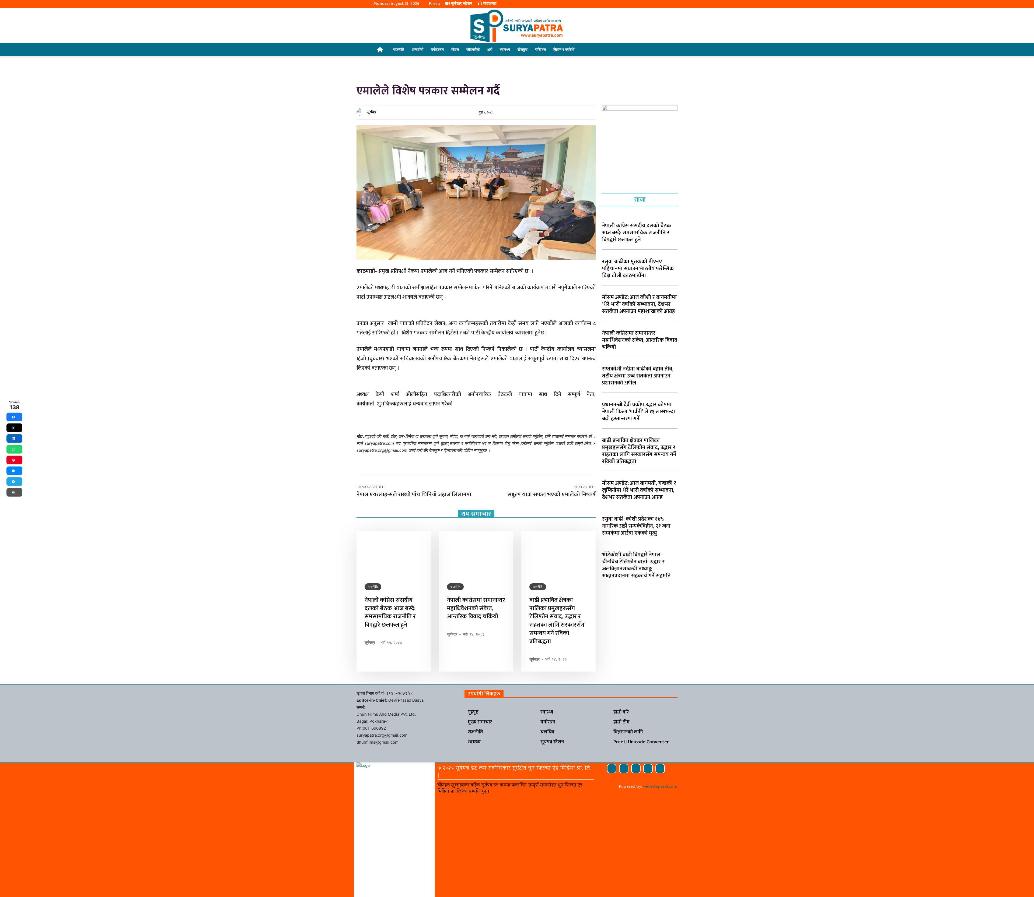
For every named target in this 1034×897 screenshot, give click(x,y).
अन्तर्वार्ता (417, 49)
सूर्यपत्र (371, 112)
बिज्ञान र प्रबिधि (563, 49)
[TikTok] (636, 768)
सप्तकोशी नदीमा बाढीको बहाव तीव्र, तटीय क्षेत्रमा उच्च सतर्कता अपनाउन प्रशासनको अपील (637, 375)
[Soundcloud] (623, 768)
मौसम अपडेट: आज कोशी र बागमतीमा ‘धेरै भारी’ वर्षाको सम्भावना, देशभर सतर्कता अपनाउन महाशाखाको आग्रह (639, 304)
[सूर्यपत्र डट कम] (517, 26)
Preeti (434, 4)
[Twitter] (648, 768)
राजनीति (398, 49)
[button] (654, 49)
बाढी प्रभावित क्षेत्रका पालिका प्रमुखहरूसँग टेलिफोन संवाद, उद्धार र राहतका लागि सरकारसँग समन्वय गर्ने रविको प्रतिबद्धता (556, 621)
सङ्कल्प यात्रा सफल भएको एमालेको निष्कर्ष (552, 494)
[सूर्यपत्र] (361, 112)
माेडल (455, 49)
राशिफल (540, 49)
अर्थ (489, 49)
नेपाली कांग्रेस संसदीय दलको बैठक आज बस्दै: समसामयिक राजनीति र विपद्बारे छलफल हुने (390, 612)
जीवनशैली (473, 49)
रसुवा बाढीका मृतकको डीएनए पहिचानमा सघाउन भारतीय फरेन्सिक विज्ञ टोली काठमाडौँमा (638, 268)
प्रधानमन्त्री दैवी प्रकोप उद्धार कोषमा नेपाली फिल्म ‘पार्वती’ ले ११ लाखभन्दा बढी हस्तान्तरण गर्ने (638, 411)
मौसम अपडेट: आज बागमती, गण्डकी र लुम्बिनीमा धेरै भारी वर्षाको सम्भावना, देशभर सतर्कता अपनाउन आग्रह (639, 490)
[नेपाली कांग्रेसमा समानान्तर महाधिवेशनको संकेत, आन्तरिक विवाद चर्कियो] (476, 553)
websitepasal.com (660, 787)
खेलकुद (523, 49)
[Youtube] (660, 768)
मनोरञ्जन (437, 49)
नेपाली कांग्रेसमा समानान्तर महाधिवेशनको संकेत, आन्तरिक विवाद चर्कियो (476, 608)
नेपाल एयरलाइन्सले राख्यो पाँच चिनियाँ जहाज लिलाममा (414, 494)
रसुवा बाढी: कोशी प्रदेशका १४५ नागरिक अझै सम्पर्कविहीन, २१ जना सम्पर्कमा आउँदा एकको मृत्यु (636, 526)
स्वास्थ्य (505, 49)
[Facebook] (611, 768)
